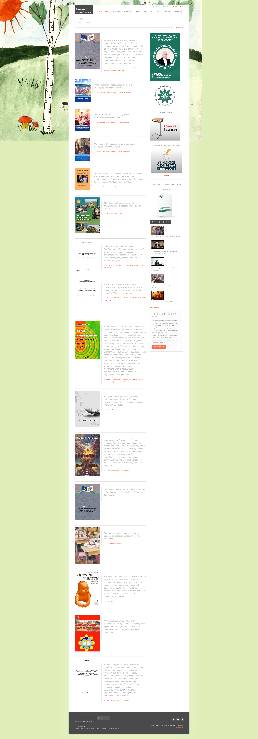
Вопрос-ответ (148, 11)
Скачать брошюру (159, 346)
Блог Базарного (90, 718)
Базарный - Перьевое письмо (114, 410)
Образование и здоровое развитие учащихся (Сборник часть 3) (114, 151)
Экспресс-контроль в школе (114, 543)
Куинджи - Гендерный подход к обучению (117, 700)
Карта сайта (78, 718)
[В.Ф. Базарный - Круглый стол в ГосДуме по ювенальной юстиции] (157, 249)
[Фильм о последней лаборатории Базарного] (157, 234)
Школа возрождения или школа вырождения (119, 470)
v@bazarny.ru (179, 6)
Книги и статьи (103, 11)
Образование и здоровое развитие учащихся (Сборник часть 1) (115, 92)
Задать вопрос (104, 718)
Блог (158, 11)
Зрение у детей (110, 601)
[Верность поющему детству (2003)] (157, 299)
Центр (177, 11)
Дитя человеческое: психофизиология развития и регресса (122, 500)
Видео (138, 11)
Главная (176, 27)
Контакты (168, 11)
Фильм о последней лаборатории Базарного (166, 236)
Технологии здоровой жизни (121, 11)
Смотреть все (155, 307)
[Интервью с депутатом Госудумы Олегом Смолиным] (157, 265)
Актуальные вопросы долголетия (115, 213)
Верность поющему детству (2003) (162, 302)
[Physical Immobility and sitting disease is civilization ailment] (157, 282)
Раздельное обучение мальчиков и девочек (107, 187)
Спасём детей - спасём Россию (114, 637)
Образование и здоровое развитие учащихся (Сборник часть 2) (114, 122)
